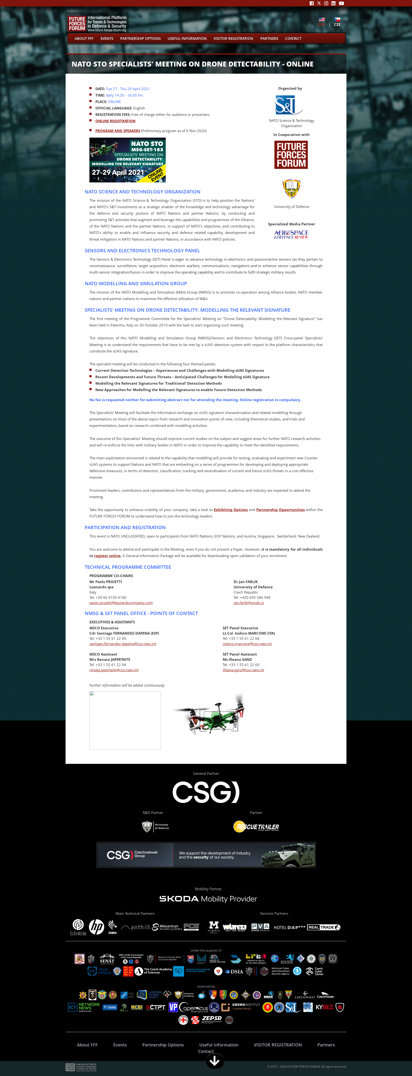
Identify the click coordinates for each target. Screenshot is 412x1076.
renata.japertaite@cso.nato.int (114, 669)
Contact (293, 38)
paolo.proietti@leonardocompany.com (121, 602)
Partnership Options (140, 38)
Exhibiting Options (231, 509)
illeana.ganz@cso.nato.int (243, 669)
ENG (321, 24)
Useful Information (187, 38)
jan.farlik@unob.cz (249, 602)
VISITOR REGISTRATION (233, 38)
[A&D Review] (291, 237)
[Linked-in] (333, 3)
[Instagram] (326, 3)
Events (107, 38)
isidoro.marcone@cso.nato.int (247, 643)
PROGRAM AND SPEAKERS (117, 130)
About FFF (84, 38)
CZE (337, 24)
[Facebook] (312, 3)
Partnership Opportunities (280, 509)
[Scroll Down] (215, 1061)
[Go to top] (393, 1061)
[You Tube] (341, 3)
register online (107, 555)
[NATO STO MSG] (289, 112)
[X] (319, 3)
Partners (269, 38)
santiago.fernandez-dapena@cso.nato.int (122, 643)
